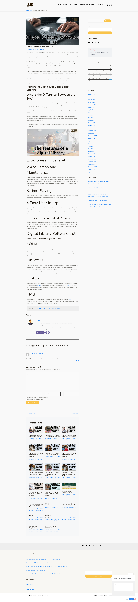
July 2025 (90, 110)
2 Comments (31, 438)
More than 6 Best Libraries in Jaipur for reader (68, 474)
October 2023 (91, 164)
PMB (31, 294)
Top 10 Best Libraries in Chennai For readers (36, 454)
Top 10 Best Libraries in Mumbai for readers (52, 436)
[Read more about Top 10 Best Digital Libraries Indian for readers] (52, 486)
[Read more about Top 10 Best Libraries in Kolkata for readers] (69, 429)
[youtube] (83, 545)
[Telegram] (96, 43)
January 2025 (91, 125)
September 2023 (92, 167)
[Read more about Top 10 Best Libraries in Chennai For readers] (36, 447)
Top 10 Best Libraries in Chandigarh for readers (52, 474)
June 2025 (90, 112)
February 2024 (92, 154)
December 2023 (92, 159)
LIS (70, 5)
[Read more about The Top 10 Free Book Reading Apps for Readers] (36, 486)
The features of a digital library (48, 308)
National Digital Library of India (67, 492)
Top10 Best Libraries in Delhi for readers (35, 436)
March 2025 (91, 120)
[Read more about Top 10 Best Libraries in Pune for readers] (52, 447)
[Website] (49, 332)
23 (110, 75)
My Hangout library (68, 516)
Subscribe (100, 33)
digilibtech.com (29, 584)
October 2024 (91, 133)
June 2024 (90, 143)
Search (89, 18)
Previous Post (30, 413)
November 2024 (92, 130)
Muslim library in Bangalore (34, 527)
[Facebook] (107, 5)
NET (75, 5)
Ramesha (38, 320)
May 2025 (90, 115)
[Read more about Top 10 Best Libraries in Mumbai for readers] (52, 429)
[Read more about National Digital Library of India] (69, 486)
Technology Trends (87, 5)
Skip (127, 599)
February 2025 (92, 123)
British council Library (36, 516)
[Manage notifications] (134, 599)
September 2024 (92, 136)
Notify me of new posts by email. (35, 399)
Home (59, 5)
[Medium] (100, 545)
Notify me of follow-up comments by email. (38, 397)
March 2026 (91, 97)
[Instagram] (111, 5)
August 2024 (91, 138)
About (34, 595)
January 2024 (91, 156)
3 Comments (48, 438)
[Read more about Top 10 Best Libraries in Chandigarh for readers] (52, 467)
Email (89, 26)
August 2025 (91, 107)
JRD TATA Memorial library (51, 516)
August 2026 (91, 94)
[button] (71, 5)
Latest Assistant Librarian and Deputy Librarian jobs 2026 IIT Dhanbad (43, 574)
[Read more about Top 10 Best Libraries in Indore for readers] (36, 467)
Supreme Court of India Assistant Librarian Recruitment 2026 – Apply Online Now (46, 566)
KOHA (32, 244)
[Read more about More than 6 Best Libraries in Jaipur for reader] (69, 467)
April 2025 (91, 117)
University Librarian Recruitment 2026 (97, 200)
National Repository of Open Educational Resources (36, 505)
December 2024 (92, 128)
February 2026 (92, 99)
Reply (77, 361)
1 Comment (29, 49)
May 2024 (90, 146)
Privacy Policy (45, 595)
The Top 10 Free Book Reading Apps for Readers (36, 493)
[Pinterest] (93, 545)
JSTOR (47, 504)
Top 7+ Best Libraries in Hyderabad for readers (69, 454)
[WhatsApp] (99, 43)
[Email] (46, 332)
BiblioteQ (35, 260)
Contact (100, 5)
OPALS (33, 278)
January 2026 (91, 102)
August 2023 (91, 169)
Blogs (65, 5)
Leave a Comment (66, 438)
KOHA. (66, 249)
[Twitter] (109, 5)
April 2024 (91, 149)
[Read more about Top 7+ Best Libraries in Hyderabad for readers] (69, 447)
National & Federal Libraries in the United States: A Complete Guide (43, 559)
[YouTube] (89, 43)
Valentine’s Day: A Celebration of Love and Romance (39, 563)
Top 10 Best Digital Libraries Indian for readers (51, 493)
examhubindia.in (30, 589)
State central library (68, 504)
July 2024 (90, 141)
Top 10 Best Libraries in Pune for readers (52, 454)
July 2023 (90, 172)
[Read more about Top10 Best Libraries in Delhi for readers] (36, 429)
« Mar (89, 85)
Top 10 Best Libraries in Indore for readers (36, 473)
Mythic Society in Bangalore (50, 527)
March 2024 (91, 151)
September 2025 (92, 105)
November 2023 (92, 161)
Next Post (75, 413)
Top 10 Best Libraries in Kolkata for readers (69, 436)
